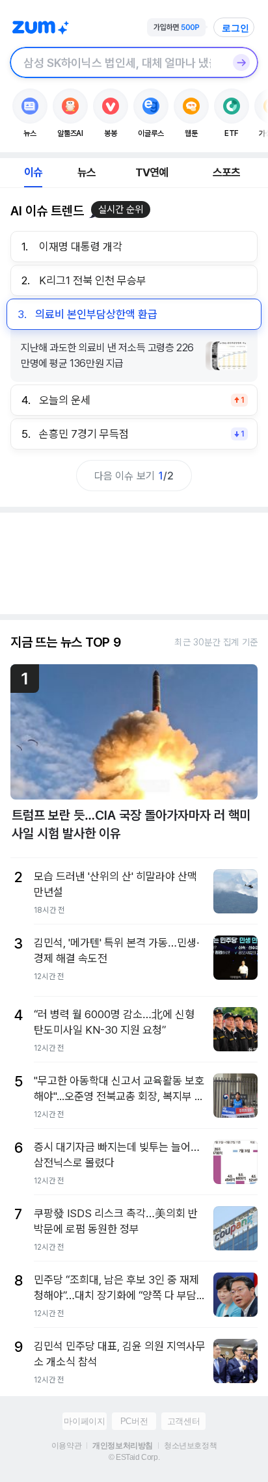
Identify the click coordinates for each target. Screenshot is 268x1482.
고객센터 (183, 1421)
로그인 (235, 28)
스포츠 (227, 172)
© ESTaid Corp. (134, 1457)
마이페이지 (84, 1421)
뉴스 (86, 172)
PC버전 (134, 1421)
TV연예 (151, 172)
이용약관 (66, 1445)
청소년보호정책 (190, 1445)
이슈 (33, 172)
